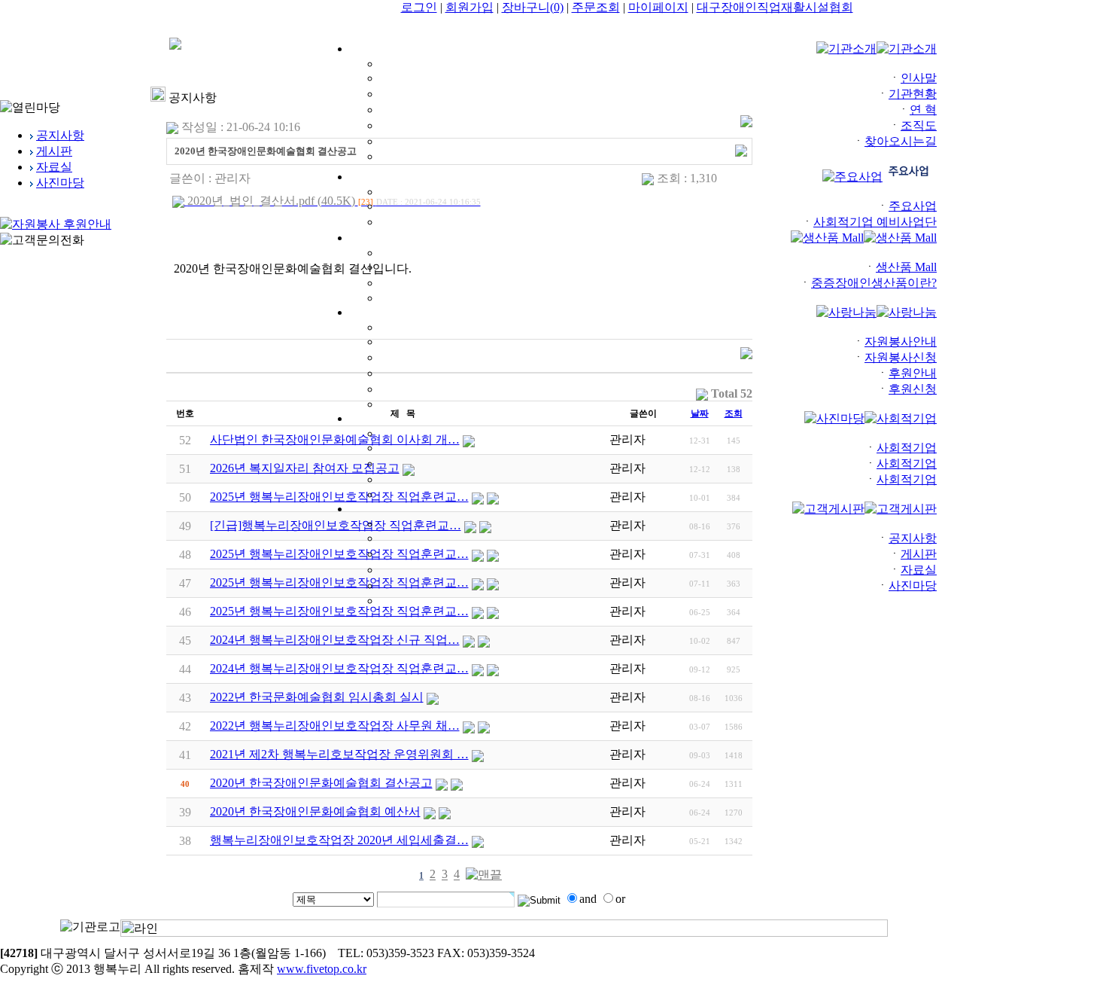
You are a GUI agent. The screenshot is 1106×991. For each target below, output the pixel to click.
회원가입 (469, 7)
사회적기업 (907, 447)
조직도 (919, 125)
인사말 (919, 78)
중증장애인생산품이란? (874, 282)
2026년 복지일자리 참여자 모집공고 (305, 468)
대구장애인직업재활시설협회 (775, 7)
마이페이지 (658, 7)
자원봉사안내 (900, 341)
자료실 (919, 569)
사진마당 (913, 585)
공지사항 (913, 538)
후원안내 (913, 373)
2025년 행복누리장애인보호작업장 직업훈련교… (339, 611)
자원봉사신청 (900, 357)
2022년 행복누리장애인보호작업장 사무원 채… (335, 725)
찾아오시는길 (900, 141)
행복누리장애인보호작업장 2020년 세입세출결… (339, 840)
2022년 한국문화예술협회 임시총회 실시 (317, 697)
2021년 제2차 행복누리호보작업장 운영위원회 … (339, 754)
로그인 (419, 7)
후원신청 (913, 389)
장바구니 (533, 7)
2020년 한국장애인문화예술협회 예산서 (315, 811)
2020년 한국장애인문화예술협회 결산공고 (321, 782)
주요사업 (913, 206)
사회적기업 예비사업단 (875, 221)
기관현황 (913, 93)
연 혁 (923, 109)
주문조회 (596, 7)
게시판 (919, 553)
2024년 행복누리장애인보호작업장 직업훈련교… (339, 668)
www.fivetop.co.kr (321, 968)
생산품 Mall (906, 267)
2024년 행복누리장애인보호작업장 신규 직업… (335, 639)
